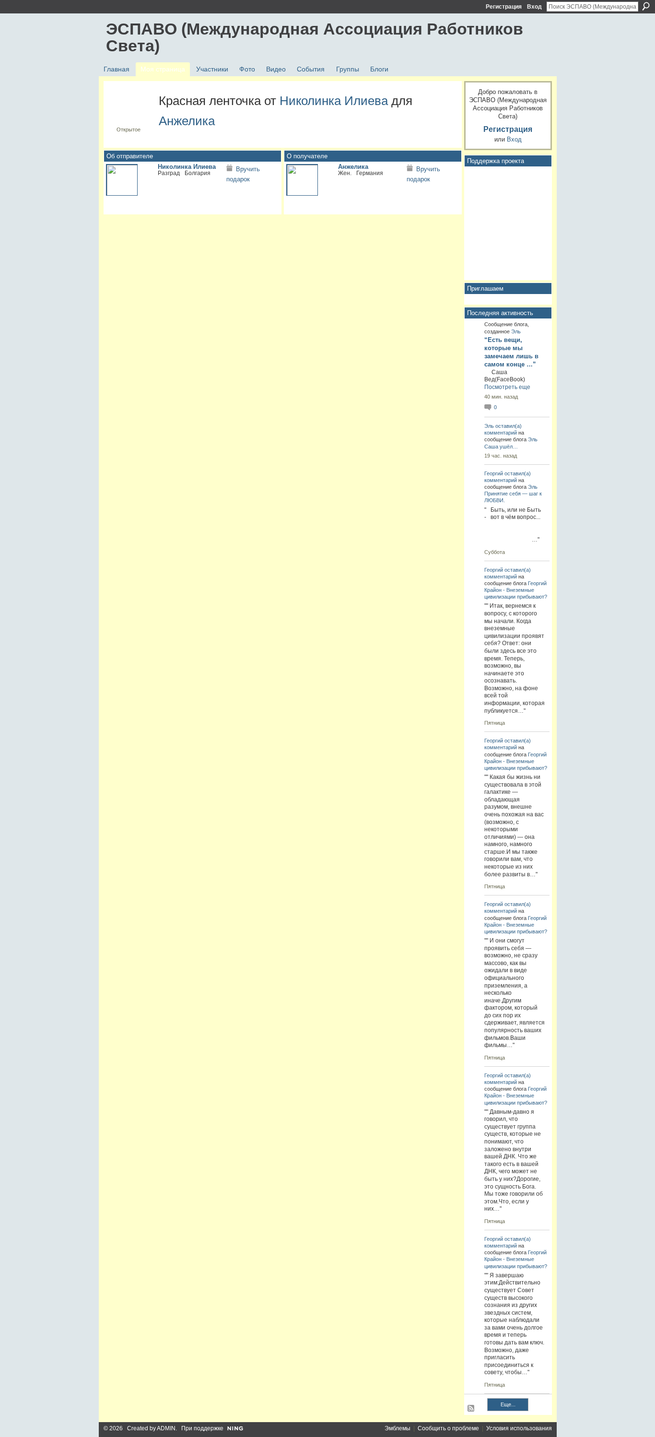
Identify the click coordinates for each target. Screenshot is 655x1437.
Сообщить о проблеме (448, 1428)
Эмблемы (397, 1428)
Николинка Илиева (334, 101)
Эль (516, 331)
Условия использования (519, 1428)
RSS (471, 1408)
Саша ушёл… (501, 446)
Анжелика (187, 121)
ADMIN (166, 1428)
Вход (534, 6)
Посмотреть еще (507, 387)
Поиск (646, 6)
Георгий (493, 473)
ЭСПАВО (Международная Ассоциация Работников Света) (314, 37)
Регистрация (504, 6)
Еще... (508, 1404)
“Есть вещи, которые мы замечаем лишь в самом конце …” (511, 352)
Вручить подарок (243, 174)
